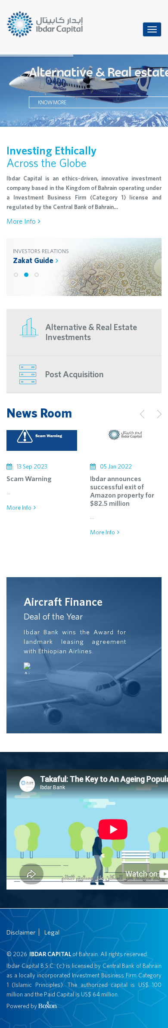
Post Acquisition (74, 374)
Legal (51, 932)
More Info (21, 221)
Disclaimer (20, 932)
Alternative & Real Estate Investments (91, 332)
